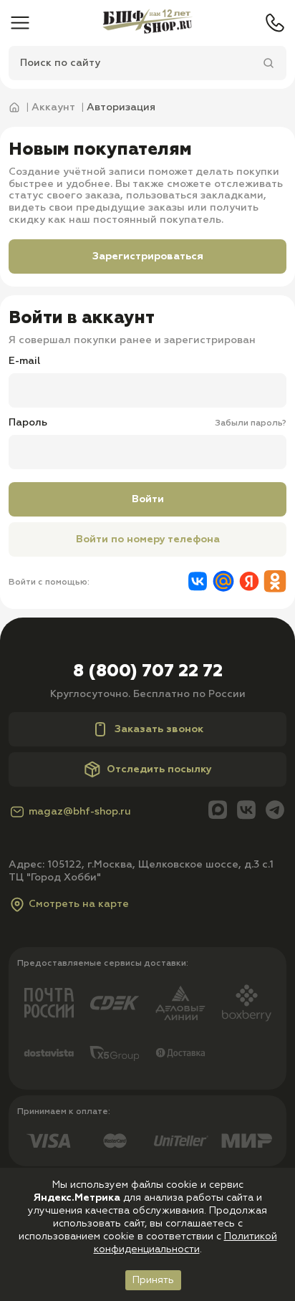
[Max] (217, 811)
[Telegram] (274, 811)
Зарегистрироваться (147, 256)
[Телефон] (274, 22)
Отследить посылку (159, 769)
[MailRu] (223, 583)
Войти (148, 499)
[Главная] (147, 23)
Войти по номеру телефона (148, 539)
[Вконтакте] (197, 583)
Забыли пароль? (250, 423)
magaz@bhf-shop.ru (80, 812)
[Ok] (274, 583)
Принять (153, 1280)
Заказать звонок (159, 729)
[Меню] (20, 22)
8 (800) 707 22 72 (148, 671)
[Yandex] (249, 583)
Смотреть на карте (79, 904)
